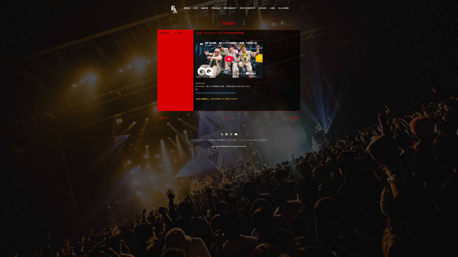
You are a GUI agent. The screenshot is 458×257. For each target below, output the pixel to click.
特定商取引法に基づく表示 (227, 140)
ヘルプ (240, 140)
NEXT (293, 118)
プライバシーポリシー (198, 140)
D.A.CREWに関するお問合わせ (256, 140)
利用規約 (212, 140)
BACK (165, 118)
